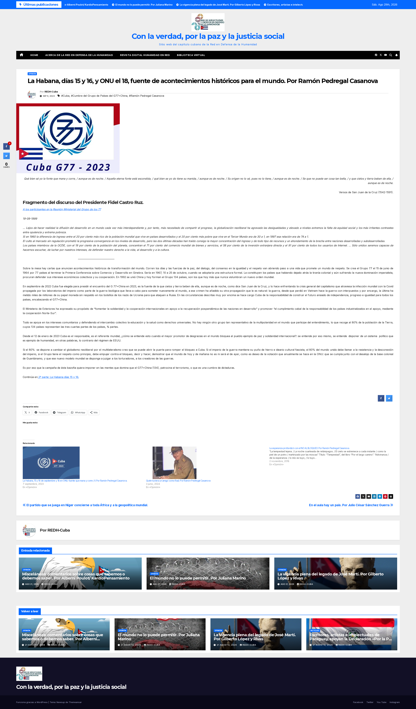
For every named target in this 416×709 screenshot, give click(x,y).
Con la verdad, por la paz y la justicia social (208, 36)
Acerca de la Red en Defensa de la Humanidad (79, 55)
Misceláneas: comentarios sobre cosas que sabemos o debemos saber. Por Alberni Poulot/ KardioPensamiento (76, 576)
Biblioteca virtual (191, 55)
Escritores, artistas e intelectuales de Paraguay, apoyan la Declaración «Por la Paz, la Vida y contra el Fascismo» (352, 638)
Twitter (369, 702)
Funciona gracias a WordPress (32, 702)
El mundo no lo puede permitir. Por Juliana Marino (198, 578)
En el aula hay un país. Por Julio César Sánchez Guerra (349, 505)
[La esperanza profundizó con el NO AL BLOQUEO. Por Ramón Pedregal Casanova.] (331, 456)
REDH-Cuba (51, 91)
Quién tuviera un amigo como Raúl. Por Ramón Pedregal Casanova (178, 480)
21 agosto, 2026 (35, 645)
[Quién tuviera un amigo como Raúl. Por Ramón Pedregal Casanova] (206, 463)
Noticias (315, 630)
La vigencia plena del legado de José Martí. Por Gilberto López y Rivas (331, 576)
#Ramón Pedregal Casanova (146, 95)
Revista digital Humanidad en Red (145, 55)
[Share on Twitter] (389, 400)
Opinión (32, 74)
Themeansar (75, 702)
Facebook (358, 702)
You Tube (381, 702)
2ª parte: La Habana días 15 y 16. (58, 377)
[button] (390, 55)
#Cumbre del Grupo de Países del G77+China (99, 95)
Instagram (395, 702)
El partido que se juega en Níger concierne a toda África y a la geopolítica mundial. (87, 505)
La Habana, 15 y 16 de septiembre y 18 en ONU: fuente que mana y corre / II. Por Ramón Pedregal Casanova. (75, 480)
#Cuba (65, 95)
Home (34, 55)
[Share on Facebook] (381, 400)
